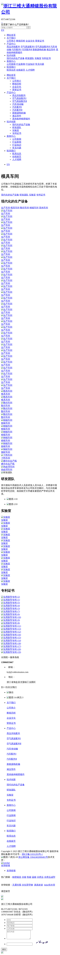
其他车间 (43, 207)
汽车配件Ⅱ (27, 49)
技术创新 (11, 55)
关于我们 (11, 38)
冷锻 (24, 877)
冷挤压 (40, 877)
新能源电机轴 (39, 49)
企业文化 (30, 41)
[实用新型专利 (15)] (30, 637)
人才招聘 (30, 70)
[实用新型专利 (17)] (30, 646)
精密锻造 (16, 877)
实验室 (38, 58)
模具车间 (15, 207)
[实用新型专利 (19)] (30, 652)
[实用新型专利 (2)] (30, 597)
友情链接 (11, 870)
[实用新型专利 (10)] (30, 617)
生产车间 (5, 207)
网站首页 (11, 35)
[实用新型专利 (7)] (30, 611)
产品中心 (11, 44)
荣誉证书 (39, 41)
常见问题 (39, 64)
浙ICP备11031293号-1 (32, 854)
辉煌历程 (20, 41)
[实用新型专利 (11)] (30, 626)
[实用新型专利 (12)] (30, 631)
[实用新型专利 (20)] (30, 649)
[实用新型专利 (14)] (30, 640)
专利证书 (46, 58)
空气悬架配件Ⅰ (28, 46)
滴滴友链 (38, 885)
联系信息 (11, 70)
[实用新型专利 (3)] (30, 608)
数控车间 (24, 207)
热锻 (29, 877)
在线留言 (20, 70)
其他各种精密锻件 (21, 119)
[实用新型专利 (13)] (30, 629)
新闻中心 (11, 61)
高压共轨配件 (13, 46)
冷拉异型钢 (27, 885)
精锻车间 (34, 207)
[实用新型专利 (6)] (30, 614)
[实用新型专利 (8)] (30, 623)
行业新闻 (20, 64)
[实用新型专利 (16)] (30, 634)
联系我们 (11, 67)
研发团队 (29, 58)
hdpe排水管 (49, 885)
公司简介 (11, 41)
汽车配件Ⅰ (16, 49)
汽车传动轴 (17, 104)
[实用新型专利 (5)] (30, 602)
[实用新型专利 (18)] (30, 643)
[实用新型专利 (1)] (30, 599)
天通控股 (16, 885)
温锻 (34, 877)
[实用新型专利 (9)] (30, 620)
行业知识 (30, 64)
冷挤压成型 (49, 877)
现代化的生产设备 (16, 58)
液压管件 (50, 49)
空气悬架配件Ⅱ (42, 46)
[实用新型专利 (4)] (30, 605)
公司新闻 (11, 64)
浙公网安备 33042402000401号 (33, 857)
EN (2, 30)
